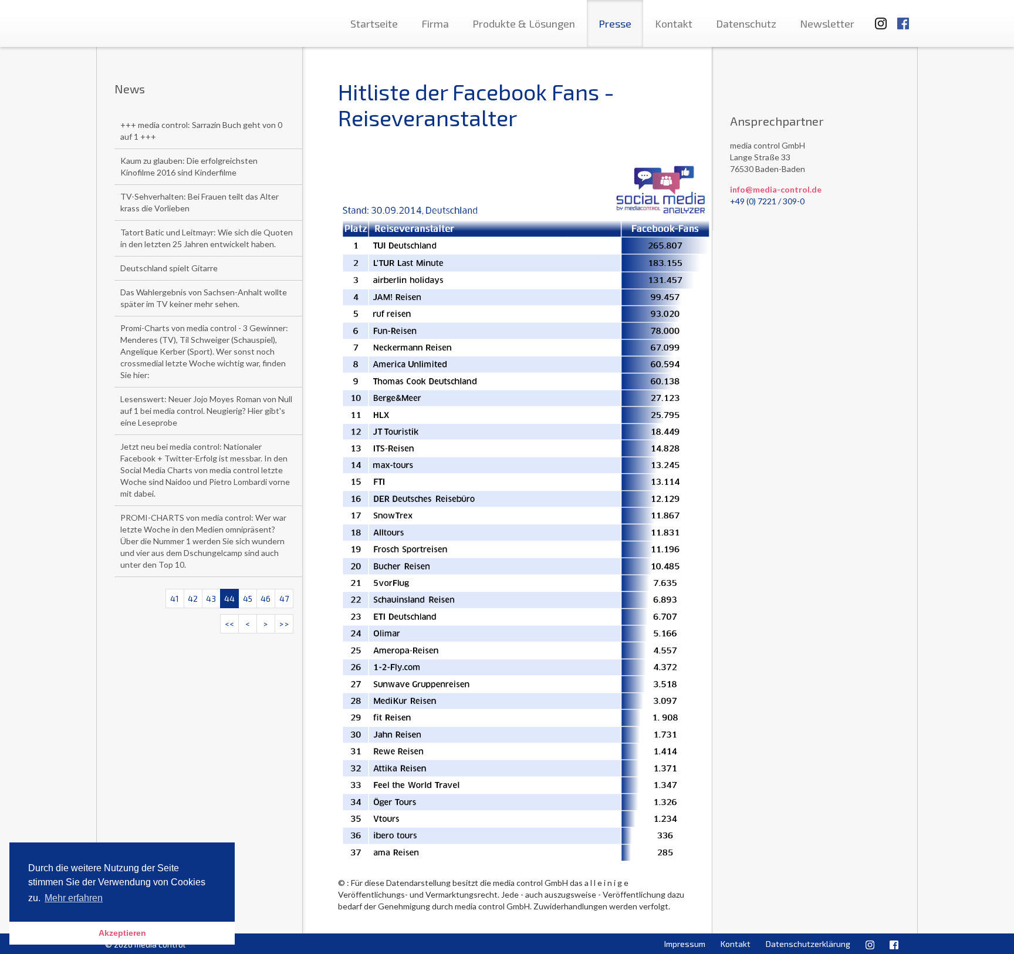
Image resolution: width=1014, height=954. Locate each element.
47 (284, 599)
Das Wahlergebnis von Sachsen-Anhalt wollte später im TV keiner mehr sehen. (203, 298)
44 (229, 599)
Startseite (374, 23)
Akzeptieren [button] (122, 933)
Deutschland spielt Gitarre (169, 268)
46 (266, 599)
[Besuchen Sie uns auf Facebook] (903, 18)
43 (211, 599)
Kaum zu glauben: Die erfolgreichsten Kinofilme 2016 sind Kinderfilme (189, 166)
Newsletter (827, 23)
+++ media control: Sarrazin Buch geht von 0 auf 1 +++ (201, 130)
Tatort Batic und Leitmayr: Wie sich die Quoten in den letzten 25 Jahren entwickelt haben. (206, 238)
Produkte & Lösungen (523, 23)
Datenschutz (746, 23)
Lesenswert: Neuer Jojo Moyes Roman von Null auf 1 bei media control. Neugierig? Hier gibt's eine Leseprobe (206, 410)
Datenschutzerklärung (808, 944)
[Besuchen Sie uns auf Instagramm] (877, 18)
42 (193, 599)
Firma (435, 23)
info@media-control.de (776, 189)
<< (229, 624)
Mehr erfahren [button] (74, 898)
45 (247, 599)
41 (174, 599)
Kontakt (673, 23)
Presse (615, 23)
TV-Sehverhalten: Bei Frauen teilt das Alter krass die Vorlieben (199, 202)
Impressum (684, 944)
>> (284, 624)
